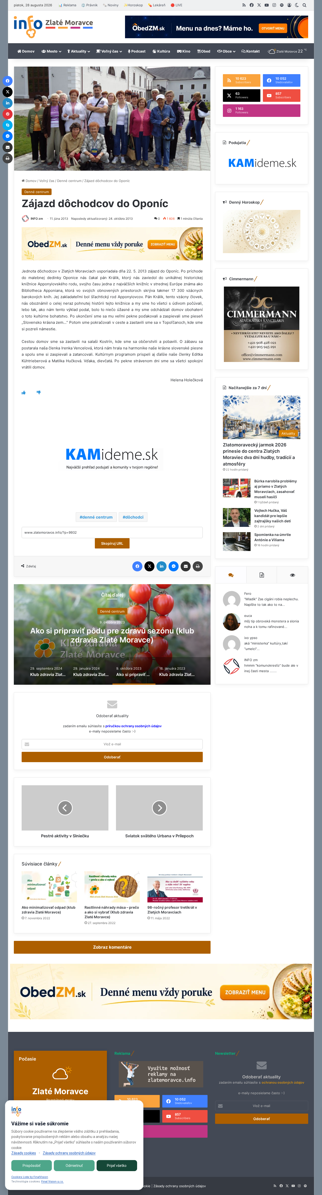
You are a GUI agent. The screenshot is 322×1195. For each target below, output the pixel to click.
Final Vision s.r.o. (52, 1181)
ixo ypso (250, 638)
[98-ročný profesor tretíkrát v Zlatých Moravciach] (175, 886)
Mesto (52, 51)
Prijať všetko (117, 1166)
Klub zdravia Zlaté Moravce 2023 (112, 635)
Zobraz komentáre (112, 947)
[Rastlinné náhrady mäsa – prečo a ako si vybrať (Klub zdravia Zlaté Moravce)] (112, 886)
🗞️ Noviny (110, 5)
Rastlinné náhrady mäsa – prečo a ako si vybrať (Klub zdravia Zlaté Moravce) (112, 912)
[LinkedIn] (161, 566)
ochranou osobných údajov (283, 1082)
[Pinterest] (8, 114)
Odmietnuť (74, 1166)
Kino (186, 51)
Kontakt (253, 51)
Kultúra (163, 51)
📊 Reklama (67, 5)
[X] (149, 566)
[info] (53, 27)
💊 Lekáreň (157, 5)
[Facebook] (137, 566)
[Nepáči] (39, 392)
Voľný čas (109, 51)
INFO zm (37, 218)
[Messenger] (174, 566)
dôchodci (134, 517)
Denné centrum (69, 181)
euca (248, 616)
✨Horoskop (133, 5)
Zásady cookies (23, 1153)
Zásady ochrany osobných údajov (179, 1186)
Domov (27, 51)
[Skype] (8, 125)
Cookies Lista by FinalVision (29, 1177)
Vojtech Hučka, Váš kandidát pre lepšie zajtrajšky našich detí (272, 515)
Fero (247, 593)
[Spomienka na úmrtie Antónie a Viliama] (237, 541)
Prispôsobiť (32, 1166)
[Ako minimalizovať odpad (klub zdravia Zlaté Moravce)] (49, 886)
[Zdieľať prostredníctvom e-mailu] (186, 566)
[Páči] (23, 392)
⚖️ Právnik (89, 5)
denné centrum (97, 517)
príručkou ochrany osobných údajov (133, 726)
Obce (227, 51)
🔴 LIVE (176, 5)
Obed (205, 51)
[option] (112, 634)
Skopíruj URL (112, 543)
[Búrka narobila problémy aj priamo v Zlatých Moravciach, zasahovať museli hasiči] (237, 488)
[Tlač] (198, 566)
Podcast (138, 51)
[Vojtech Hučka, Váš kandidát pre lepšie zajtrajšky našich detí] (237, 517)
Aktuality (78, 51)
